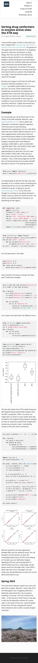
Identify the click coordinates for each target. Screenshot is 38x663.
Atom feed (24, 658)
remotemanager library (9, 191)
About (29, 3)
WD (7, 4)
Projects (28, 6)
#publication (31, 36)
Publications (26, 9)
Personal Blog (25, 15)
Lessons (28, 12)
